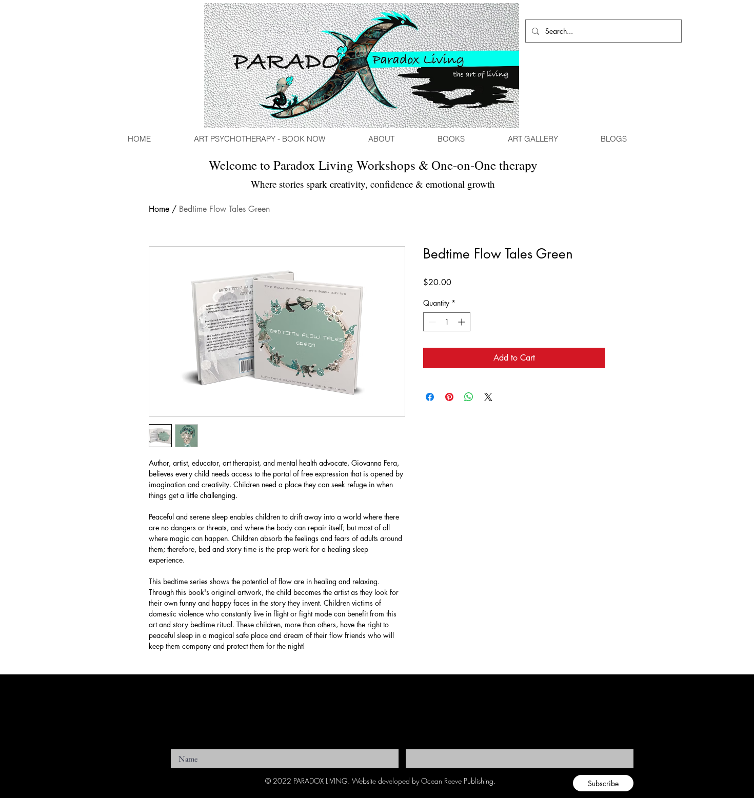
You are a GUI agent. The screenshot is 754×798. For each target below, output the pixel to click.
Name (178, 746)
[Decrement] (431, 322)
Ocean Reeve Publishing (457, 781)
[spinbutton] (447, 322)
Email (413, 746)
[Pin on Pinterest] (449, 397)
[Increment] (462, 322)
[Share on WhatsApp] (469, 397)
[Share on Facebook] (430, 397)
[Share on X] (488, 397)
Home (159, 209)
